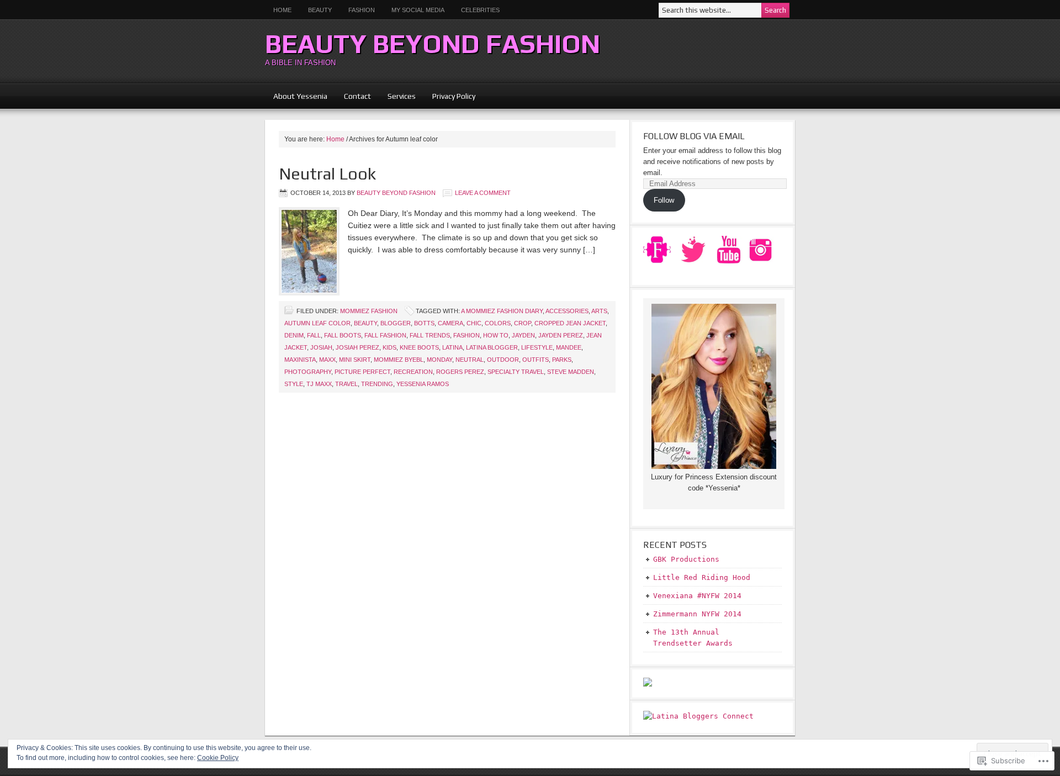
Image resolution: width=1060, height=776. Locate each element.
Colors (498, 323)
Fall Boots (342, 335)
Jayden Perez (560, 335)
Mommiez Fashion (369, 311)
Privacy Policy (453, 96)
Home (282, 10)
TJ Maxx (319, 384)
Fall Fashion (385, 335)
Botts (424, 323)
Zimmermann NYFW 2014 (697, 614)
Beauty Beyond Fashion (432, 43)
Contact (357, 96)
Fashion (361, 10)
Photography (307, 371)
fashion (466, 335)
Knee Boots (419, 347)
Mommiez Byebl (398, 359)
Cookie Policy (218, 758)
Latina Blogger (492, 347)
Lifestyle (537, 347)
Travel (346, 384)
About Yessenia (300, 96)
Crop (522, 323)
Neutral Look (327, 173)
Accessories (567, 311)
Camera (450, 323)
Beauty (316, 10)
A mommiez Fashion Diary (502, 311)
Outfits (535, 359)
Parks (561, 359)
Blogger (395, 323)
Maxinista (300, 359)
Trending (377, 384)
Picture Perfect (362, 371)
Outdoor (503, 359)
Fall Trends (430, 335)
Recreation (413, 371)
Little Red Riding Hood (701, 577)
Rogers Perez (460, 371)
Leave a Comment (483, 192)
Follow (664, 200)
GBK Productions (686, 559)
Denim (294, 335)
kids (389, 347)
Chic (474, 323)
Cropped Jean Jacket (570, 323)
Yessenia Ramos (422, 384)
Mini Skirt (354, 359)
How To (495, 335)
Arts (599, 311)
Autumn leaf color (317, 323)
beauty (365, 323)
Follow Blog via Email (694, 136)
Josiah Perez (357, 347)
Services (402, 96)
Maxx (327, 359)
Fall (314, 335)
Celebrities (480, 10)
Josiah (321, 347)
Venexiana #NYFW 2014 (697, 596)
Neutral (469, 359)
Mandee (568, 347)
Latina (452, 347)
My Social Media (413, 10)
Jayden (523, 335)
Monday (439, 359)
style (293, 384)
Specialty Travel (515, 371)
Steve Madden (570, 371)
